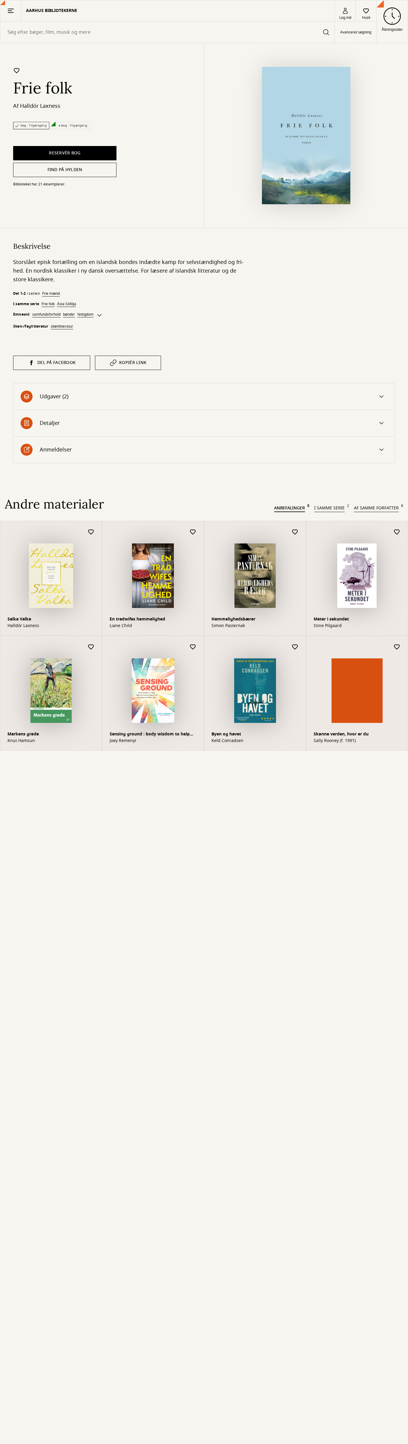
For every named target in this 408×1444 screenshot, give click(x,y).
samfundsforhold (46, 314)
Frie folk (48, 304)
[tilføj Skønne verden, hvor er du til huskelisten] (397, 647)
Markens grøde (23, 734)
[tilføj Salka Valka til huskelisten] (91, 532)
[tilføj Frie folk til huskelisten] (16, 70)
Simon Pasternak (228, 625)
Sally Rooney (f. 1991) (335, 740)
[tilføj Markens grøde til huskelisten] (91, 647)
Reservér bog (64, 153)
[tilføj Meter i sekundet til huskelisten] (397, 532)
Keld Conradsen (227, 740)
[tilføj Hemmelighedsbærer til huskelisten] (295, 532)
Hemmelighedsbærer (233, 619)
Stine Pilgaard (328, 625)
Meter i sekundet (331, 619)
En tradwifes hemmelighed (137, 619)
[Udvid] (99, 315)
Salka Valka (19, 619)
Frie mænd (51, 293)
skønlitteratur (62, 326)
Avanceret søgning (355, 32)
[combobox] (167, 32)
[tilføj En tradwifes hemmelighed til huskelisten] (193, 532)
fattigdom (85, 314)
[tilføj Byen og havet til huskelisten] (295, 647)
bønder (69, 314)
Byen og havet (226, 734)
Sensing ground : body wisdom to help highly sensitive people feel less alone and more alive (153, 734)
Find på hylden (64, 170)
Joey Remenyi (123, 740)
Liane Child (121, 625)
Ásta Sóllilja (66, 304)
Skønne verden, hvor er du (341, 734)
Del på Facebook (56, 363)
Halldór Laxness (40, 106)
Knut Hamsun (21, 740)
